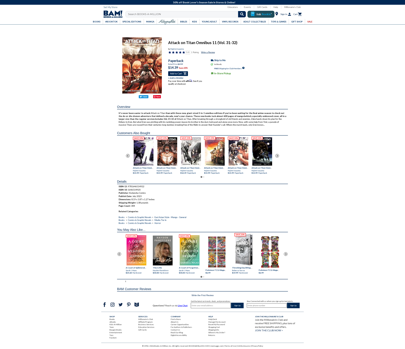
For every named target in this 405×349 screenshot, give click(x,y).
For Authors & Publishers (181, 327)
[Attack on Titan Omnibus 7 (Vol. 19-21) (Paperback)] (238, 151)
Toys (111, 335)
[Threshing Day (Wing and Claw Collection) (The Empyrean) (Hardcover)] (244, 249)
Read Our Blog (177, 332)
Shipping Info (213, 330)
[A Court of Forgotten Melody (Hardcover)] (189, 250)
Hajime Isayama (177, 49)
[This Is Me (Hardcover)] (162, 250)
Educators (233, 7)
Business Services (146, 324)
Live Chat (183, 305)
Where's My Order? (216, 332)
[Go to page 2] (203, 177)
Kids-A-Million (115, 324)
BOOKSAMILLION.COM (199, 346)
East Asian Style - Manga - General (170, 217)
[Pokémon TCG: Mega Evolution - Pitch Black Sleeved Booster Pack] (270, 252)
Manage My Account (217, 322)
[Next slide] (277, 156)
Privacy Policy (257, 346)
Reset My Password (216, 324)
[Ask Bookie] (260, 14)
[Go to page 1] (201, 177)
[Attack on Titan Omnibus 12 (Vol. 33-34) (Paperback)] (191, 151)
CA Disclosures (243, 346)
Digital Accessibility (179, 335)
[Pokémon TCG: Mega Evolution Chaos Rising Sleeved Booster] (216, 252)
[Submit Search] (242, 14)
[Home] (112, 14)
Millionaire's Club (292, 7)
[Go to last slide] (128, 156)
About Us (174, 322)
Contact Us (175, 330)
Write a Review (208, 52)
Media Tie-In (160, 220)
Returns (211, 335)
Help (276, 7)
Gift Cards (262, 7)
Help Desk (212, 319)
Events (247, 7)
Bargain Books (115, 330)
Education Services (146, 327)
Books (122, 217)
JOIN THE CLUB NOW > (269, 330)
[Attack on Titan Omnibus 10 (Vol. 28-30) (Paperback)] (143, 151)
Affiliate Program (145, 322)
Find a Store (176, 319)
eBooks (112, 322)
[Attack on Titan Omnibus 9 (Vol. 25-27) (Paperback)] (167, 151)
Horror (158, 223)
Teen (111, 327)
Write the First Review (203, 295)
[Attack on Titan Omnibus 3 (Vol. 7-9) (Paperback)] (262, 151)
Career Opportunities (180, 324)
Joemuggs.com (216, 346)
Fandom (113, 338)
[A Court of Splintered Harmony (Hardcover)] (136, 250)
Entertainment (115, 332)
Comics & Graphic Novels (139, 217)
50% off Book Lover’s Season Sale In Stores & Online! (204, 2)
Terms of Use (230, 346)
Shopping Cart (214, 327)
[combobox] (188, 14)
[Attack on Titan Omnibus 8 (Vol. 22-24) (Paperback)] (215, 151)
